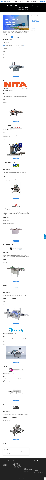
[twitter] (33, 30)
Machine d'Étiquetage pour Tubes (28, 463)
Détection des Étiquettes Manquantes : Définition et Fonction (37, 467)
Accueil (16, 1)
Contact (34, 1)
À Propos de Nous (5, 464)
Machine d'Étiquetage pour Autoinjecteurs (27, 471)
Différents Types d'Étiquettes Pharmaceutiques (38, 462)
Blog (31, 1)
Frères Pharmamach (34, 22)
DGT (32, 27)
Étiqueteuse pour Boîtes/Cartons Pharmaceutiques (27, 473)
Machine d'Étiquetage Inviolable (27, 462)
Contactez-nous (5, 465)
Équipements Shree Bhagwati (35, 21)
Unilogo (33, 26)
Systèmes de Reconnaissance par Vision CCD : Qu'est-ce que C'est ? (38, 472)
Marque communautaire (35, 20)
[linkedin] (34, 30)
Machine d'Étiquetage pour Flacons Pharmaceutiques (28, 466)
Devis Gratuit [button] (16, 76)
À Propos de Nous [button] (27, 1)
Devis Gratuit (42, 1)
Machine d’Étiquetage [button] (20, 1)
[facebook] (31, 30)
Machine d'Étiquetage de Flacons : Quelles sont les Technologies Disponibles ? (38, 470)
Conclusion (33, 28)
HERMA (32, 23)
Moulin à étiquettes (34, 19)
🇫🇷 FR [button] (37, 1)
